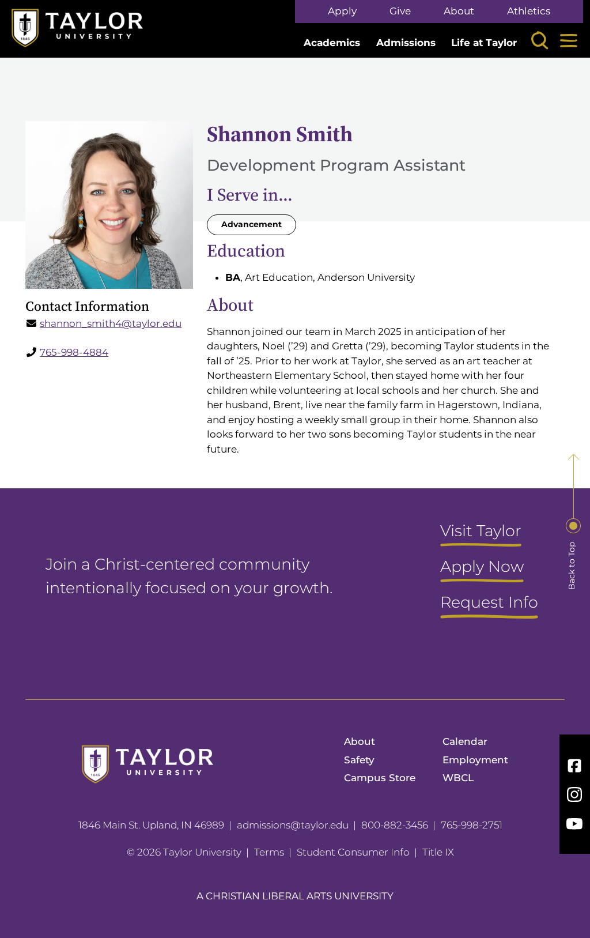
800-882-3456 (394, 825)
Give (400, 11)
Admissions (406, 42)
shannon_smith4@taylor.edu (110, 323)
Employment (475, 760)
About (459, 11)
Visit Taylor (480, 531)
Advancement (251, 224)
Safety (359, 760)
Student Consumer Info (353, 852)
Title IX (438, 852)
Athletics (528, 11)
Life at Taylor (484, 42)
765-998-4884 (74, 352)
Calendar (464, 741)
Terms (269, 852)
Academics (332, 42)
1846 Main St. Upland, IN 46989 (151, 825)
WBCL (458, 777)
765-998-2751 (471, 825)
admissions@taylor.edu (293, 825)
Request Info (489, 603)
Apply (342, 11)
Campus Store (379, 777)
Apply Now (482, 567)
